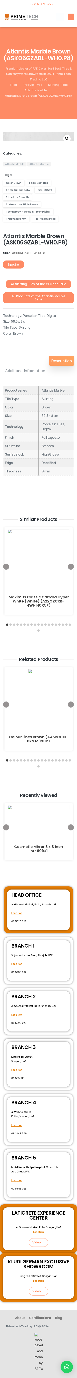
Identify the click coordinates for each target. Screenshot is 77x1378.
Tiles (13, 85)
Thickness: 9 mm (16, 219)
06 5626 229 (18, 921)
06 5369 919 (18, 972)
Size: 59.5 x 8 (45, 190)
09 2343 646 (19, 1133)
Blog (58, 1317)
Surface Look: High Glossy (22, 204)
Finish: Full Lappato (18, 190)
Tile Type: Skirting (45, 219)
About (20, 1317)
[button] (60, 17)
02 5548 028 (18, 1188)
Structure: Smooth (17, 197)
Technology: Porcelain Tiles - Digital (28, 211)
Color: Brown (13, 183)
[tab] (61, 361)
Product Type (32, 85)
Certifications (40, 1317)
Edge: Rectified (38, 183)
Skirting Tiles (58, 85)
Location (16, 913)
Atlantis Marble (35, 90)
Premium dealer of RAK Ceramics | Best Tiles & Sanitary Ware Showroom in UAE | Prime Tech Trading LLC (39, 73)
